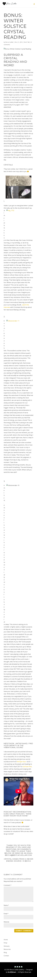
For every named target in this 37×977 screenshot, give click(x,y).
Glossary (7, 946)
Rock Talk (27, 42)
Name (6, 905)
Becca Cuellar (9, 42)
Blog (5, 952)
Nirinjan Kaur (21, 762)
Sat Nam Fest (27, 767)
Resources (7, 949)
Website (6, 922)
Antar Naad (22, 744)
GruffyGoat (12, 972)
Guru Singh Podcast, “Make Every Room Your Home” (17, 815)
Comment (7, 885)
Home (6, 940)
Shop (5, 943)
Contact (6, 956)
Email (6, 914)
